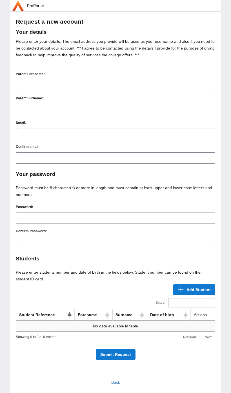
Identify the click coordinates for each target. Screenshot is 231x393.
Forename (87, 314)
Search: (161, 303)
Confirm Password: (31, 231)
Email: (21, 122)
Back (115, 382)
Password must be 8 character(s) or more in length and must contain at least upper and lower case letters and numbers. (114, 191)
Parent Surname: (29, 98)
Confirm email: (27, 147)
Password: (24, 207)
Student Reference (37, 314)
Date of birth (162, 314)
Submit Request (115, 354)
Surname (123, 314)
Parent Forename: (30, 74)
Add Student (198, 289)
